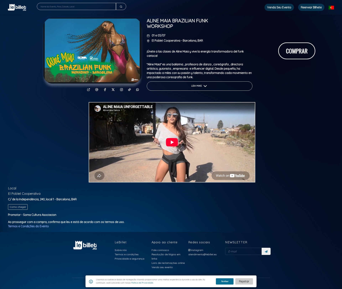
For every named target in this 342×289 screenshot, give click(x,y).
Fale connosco (160, 250)
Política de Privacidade (142, 282)
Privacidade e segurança (129, 258)
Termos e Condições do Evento (28, 226)
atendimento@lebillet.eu (202, 254)
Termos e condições (127, 254)
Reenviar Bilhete (311, 7)
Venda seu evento (162, 267)
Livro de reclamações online (168, 262)
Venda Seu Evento (279, 7)
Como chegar (18, 206)
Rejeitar (244, 281)
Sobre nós (121, 250)
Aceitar (225, 281)
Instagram (196, 250)
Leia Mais (197, 85)
